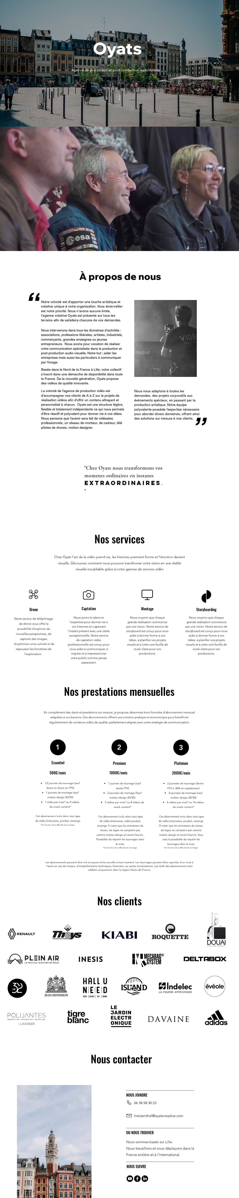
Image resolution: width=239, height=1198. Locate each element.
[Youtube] (130, 1178)
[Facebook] (137, 1178)
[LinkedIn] (145, 1178)
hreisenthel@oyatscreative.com (158, 1116)
